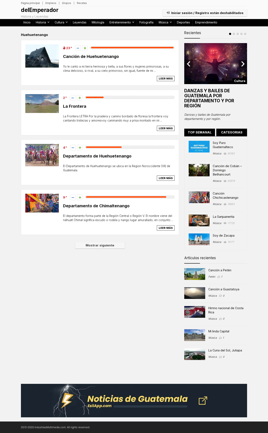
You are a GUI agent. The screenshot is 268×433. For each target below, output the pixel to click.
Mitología (98, 22)
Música (163, 22)
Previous (188, 64)
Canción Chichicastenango (225, 195)
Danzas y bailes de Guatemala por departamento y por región (209, 98)
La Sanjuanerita (223, 217)
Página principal (30, 3)
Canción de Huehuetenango (91, 56)
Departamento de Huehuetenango (97, 156)
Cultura (59, 22)
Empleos (50, 3)
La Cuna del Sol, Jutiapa (225, 350)
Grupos (66, 3)
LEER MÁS (166, 78)
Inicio (27, 22)
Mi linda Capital (218, 331)
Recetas (82, 3)
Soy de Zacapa (223, 235)
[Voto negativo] (78, 48)
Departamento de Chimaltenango (96, 205)
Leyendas (79, 22)
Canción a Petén (219, 270)
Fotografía (146, 22)
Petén (211, 276)
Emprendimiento (206, 22)
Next (243, 64)
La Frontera (74, 106)
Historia (41, 22)
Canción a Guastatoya (223, 289)
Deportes (183, 22)
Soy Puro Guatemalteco (223, 145)
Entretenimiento (120, 22)
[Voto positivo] (85, 48)
